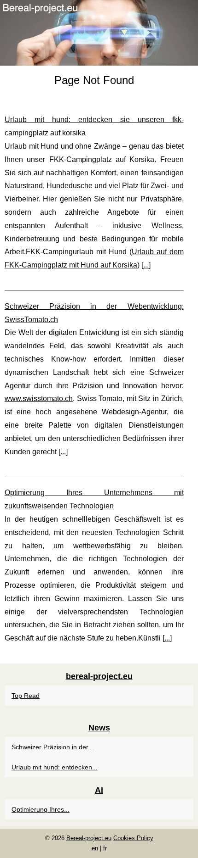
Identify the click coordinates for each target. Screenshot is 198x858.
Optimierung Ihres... (41, 809)
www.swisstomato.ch (39, 398)
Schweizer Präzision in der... (52, 747)
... (146, 265)
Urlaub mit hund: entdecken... (55, 767)
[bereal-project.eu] (99, 33)
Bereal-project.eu (88, 838)
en (95, 848)
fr (105, 848)
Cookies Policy (133, 838)
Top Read (26, 695)
